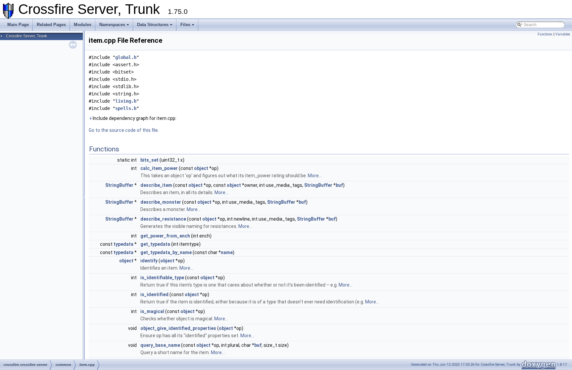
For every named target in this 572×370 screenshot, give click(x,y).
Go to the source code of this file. (124, 130)
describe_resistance (163, 219)
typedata (123, 244)
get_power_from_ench (165, 235)
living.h (125, 101)
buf (339, 185)
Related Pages (51, 24)
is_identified (154, 294)
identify (149, 260)
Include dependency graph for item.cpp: (134, 118)
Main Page (18, 24)
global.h (125, 57)
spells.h (125, 108)
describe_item (156, 185)
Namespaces (112, 24)
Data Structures (152, 24)
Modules (82, 24)
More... (315, 175)
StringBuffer (119, 185)
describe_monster (160, 202)
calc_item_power (159, 168)
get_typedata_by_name (166, 252)
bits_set (149, 160)
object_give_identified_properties (178, 328)
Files (185, 24)
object (201, 168)
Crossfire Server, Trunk (26, 36)
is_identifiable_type (162, 277)
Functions (545, 34)
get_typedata (155, 244)
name (227, 252)
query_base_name (160, 345)
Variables (562, 34)
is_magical (152, 311)
